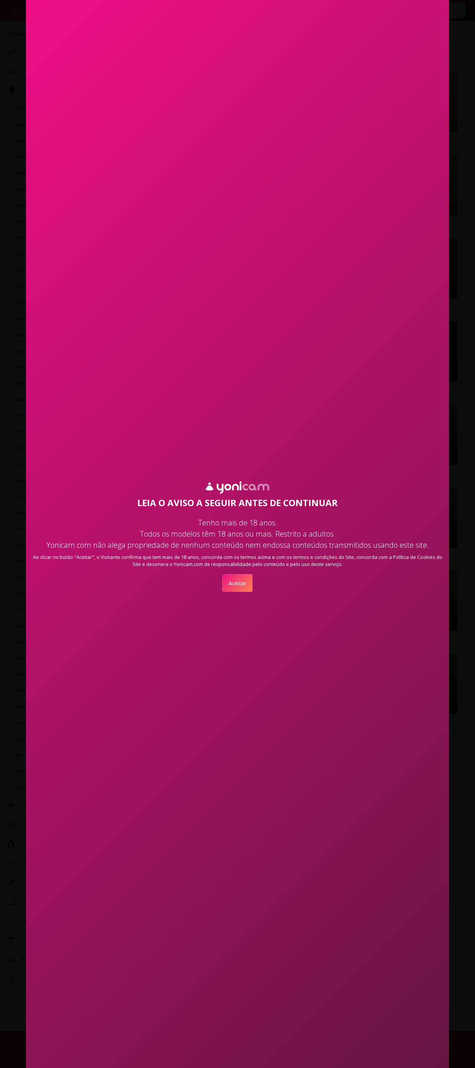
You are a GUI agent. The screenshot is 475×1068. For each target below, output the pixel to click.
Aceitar (237, 583)
